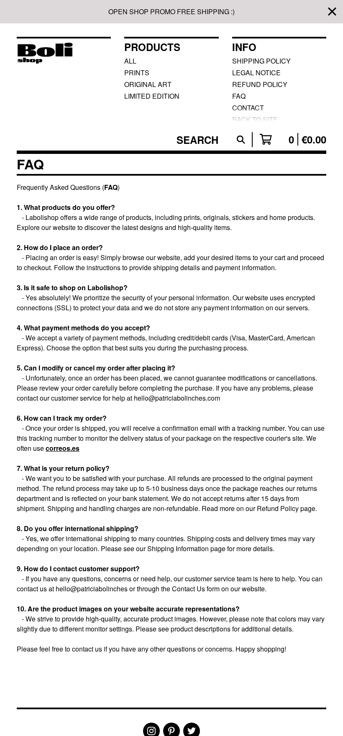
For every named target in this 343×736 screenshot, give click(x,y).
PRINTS (136, 72)
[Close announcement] (332, 11)
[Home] (45, 79)
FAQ (239, 96)
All (130, 61)
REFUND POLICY (259, 84)
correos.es (62, 448)
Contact (248, 107)
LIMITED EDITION (151, 96)
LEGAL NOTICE (256, 72)
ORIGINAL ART (148, 84)
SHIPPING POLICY (261, 61)
